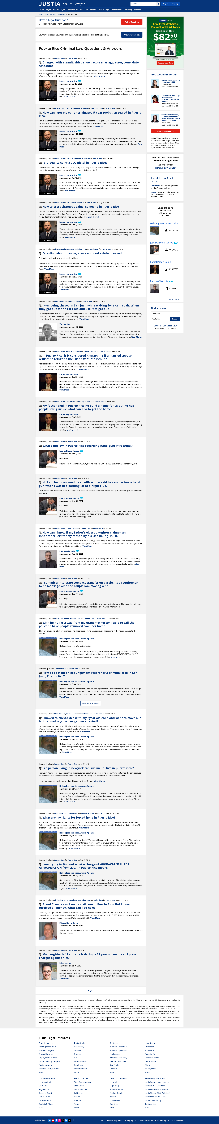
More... (41, 1072)
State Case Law (80, 1089)
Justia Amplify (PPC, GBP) (155, 1096)
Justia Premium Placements (156, 1089)
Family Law (94, 249)
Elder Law (86, 528)
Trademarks (115, 1100)
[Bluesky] (66, 1120)
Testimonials (150, 1104)
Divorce (57, 249)
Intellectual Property (118, 1057)
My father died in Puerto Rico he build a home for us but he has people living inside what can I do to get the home (86, 407)
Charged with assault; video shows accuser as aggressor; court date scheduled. (89, 64)
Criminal (77, 1050)
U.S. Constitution (46, 1082)
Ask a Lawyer (59, 10)
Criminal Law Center (165, 167)
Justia (41, 14)
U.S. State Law (81, 1078)
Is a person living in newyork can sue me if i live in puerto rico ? (88, 768)
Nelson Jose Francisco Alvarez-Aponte (165, 223)
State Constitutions (82, 1082)
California (78, 1093)
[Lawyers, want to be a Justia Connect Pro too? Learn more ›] (79, 81)
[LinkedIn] (49, 1120)
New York (78, 1100)
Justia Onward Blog (153, 1100)
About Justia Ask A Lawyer (162, 179)
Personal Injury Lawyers (49, 1068)
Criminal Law (59, 58)
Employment (115, 1054)
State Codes (79, 1086)
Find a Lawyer (45, 10)
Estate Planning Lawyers (49, 1061)
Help (136, 1120)
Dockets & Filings (46, 1104)
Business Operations (118, 1050)
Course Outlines (152, 1057)
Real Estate (114, 1065)
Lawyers (154, 192)
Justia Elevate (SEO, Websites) (157, 1093)
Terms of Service (146, 1120)
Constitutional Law (72, 618)
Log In (165, 4)
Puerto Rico (61, 14)
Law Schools (90, 10)
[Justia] (49, 4)
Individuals (79, 1043)
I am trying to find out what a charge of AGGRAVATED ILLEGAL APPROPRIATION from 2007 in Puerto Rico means (85, 865)
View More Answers (90, 703)
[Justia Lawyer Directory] (72, 1120)
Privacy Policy (160, 1120)
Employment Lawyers (48, 1057)
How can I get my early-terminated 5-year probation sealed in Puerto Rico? (90, 114)
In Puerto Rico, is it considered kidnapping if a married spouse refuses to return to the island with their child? (85, 357)
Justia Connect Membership (157, 1082)
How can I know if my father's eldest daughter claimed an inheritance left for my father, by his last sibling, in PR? (82, 534)
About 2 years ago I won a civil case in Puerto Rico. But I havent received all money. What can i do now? (86, 906)
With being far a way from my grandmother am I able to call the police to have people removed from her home (86, 624)
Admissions (150, 1050)
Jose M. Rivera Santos (161, 242)
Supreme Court (45, 1093)
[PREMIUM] (48, 89)
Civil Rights (58, 618)
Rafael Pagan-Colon (160, 261)
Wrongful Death (84, 401)
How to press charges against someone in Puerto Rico (81, 206)
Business (114, 1043)
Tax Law (113, 1068)
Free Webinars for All (164, 74)
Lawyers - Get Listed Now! (165, 326)
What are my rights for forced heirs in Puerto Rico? (79, 817)
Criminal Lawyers (46, 1054)
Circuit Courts (45, 1096)
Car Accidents (60, 301)
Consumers (155, 185)
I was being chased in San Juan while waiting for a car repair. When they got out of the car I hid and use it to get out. (89, 307)
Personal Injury (80, 1068)
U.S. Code (43, 1086)
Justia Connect (107, 1120)
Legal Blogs (115, 1086)
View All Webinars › (165, 131)
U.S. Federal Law (47, 1078)
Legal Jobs (114, 1082)
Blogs (147, 1065)
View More (99, 76)
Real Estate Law (67, 249)
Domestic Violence (76, 202)
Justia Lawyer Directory (155, 1086)
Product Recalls (116, 1093)
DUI (75, 1057)
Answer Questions (132, 35)
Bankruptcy (79, 1046)
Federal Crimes (60, 108)
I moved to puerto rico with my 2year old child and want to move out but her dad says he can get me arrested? (90, 719)
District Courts (45, 1100)
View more (174, 299)
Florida (77, 1096)
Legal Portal (119, 1120)
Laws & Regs (103, 10)
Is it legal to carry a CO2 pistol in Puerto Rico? (75, 162)
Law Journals (150, 1061)
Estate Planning (72, 528)
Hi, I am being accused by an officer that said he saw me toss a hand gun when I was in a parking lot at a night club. (89, 484)
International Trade (118, 1061)
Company (129, 1120)
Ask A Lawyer (50, 14)
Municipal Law (84, 900)
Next (91, 990)
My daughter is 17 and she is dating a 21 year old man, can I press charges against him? (87, 956)
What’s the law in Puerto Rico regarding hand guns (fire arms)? (88, 446)
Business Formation (118, 1046)
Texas (76, 1104)
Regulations (44, 1089)
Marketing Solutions (132, 10)
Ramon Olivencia (159, 281)
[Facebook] (56, 1120)
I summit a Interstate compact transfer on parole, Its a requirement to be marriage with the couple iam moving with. (89, 584)
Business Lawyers (46, 1050)
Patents (113, 1096)
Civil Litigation (60, 813)
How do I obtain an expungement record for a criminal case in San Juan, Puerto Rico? (88, 674)
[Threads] (62, 1120)
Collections (98, 900)
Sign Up (175, 4)
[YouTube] (53, 1120)
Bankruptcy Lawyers (47, 1046)
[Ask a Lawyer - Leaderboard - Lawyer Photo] (154, 230)
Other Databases (118, 1078)
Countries (114, 1104)
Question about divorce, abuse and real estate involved (82, 253)
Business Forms (116, 1089)
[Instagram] (59, 1120)
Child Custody (90, 351)
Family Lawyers (45, 1065)
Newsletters (116, 10)
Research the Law (74, 10)
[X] (69, 1120)
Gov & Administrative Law (78, 108)
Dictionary (149, 1046)
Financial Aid (150, 1054)
